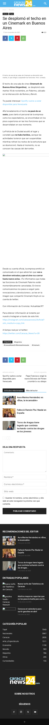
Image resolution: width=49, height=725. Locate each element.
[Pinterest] (17, 38)
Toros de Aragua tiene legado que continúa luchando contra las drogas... (31, 565)
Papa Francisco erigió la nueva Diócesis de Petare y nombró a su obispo (35, 379)
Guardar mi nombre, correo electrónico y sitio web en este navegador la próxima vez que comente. (23, 501)
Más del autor (32, 391)
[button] (4, 3)
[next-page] (8, 438)
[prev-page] (4, 438)
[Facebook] (5, 38)
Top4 (11, 14)
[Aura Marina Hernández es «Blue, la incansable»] (9, 400)
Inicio (4, 10)
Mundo (11, 10)
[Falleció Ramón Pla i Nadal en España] (9, 412)
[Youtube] (35, 712)
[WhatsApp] (23, 38)
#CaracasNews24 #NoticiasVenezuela (16, 345)
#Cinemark (35, 345)
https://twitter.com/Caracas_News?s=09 (21, 333)
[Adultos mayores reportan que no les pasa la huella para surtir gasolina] (9, 600)
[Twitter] (11, 38)
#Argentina (18, 342)
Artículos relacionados (13, 391)
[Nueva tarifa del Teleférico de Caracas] (9, 587)
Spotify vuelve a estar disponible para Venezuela (12, 379)
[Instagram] (21, 712)
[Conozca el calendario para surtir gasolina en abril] (9, 612)
